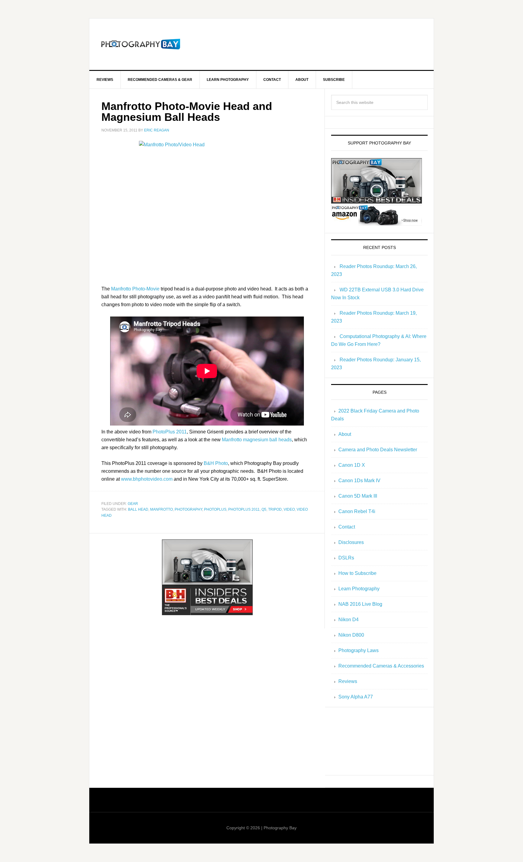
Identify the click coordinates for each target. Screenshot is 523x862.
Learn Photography (359, 588)
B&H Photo (216, 463)
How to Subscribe (357, 573)
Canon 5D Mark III (357, 496)
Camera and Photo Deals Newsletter (377, 449)
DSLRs (346, 557)
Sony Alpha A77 (355, 696)
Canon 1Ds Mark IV (359, 480)
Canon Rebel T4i (356, 511)
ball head (138, 509)
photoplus (215, 509)
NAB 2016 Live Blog (360, 604)
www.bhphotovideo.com (147, 479)
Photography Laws (358, 650)
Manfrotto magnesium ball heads (257, 439)
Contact (346, 526)
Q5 (264, 509)
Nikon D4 (348, 619)
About (344, 434)
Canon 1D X (351, 465)
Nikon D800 (351, 635)
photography (188, 509)
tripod (275, 509)
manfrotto (161, 509)
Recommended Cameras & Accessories (381, 665)
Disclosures (351, 542)
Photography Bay (140, 44)
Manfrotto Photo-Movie (135, 288)
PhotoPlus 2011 (170, 431)
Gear (133, 504)
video (289, 509)
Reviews (347, 681)
